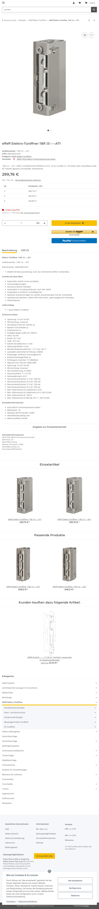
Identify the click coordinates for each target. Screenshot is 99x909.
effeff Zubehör (8, 683)
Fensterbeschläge (9, 741)
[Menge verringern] (5, 223)
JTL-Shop (85, 906)
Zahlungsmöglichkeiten (46, 833)
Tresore (5, 789)
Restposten (7, 803)
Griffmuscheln (8, 798)
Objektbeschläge (9, 760)
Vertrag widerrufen (44, 856)
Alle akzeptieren (75, 880)
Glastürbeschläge (9, 736)
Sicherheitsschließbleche (13, 750)
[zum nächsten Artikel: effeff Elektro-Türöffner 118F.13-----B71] (94, 20)
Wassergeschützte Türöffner (16, 722)
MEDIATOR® (7, 692)
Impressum (11, 901)
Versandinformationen (46, 838)
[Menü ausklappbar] (3, 1)
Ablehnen (75, 895)
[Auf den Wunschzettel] (91, 35)
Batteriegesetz (11, 847)
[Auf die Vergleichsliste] (85, 35)
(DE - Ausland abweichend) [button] (30, 213)
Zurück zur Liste (10, 20)
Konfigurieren (75, 888)
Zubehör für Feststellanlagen (14, 769)
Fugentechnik (8, 793)
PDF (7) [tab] (25, 250)
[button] (74, 2)
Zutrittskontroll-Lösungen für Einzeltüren (20, 688)
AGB (7, 829)
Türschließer (7, 784)
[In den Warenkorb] (4, 28)
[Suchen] (94, 9)
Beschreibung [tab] (9, 250)
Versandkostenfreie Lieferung (28, 180)
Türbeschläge (8, 755)
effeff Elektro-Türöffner (22, 156)
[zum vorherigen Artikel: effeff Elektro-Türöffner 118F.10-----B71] (89, 20)
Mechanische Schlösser (12, 774)
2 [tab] (51, 130)
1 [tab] (48, 130)
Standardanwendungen (14, 707)
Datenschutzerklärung (27, 901)
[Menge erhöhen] (44, 223)
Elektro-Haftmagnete (11, 731)
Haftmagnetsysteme (10, 746)
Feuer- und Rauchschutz (14, 712)
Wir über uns (41, 829)
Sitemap (39, 842)
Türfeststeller (8, 779)
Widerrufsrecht (11, 833)
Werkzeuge (7, 697)
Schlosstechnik (8, 765)
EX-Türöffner (9, 727)
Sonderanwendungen (13, 717)
